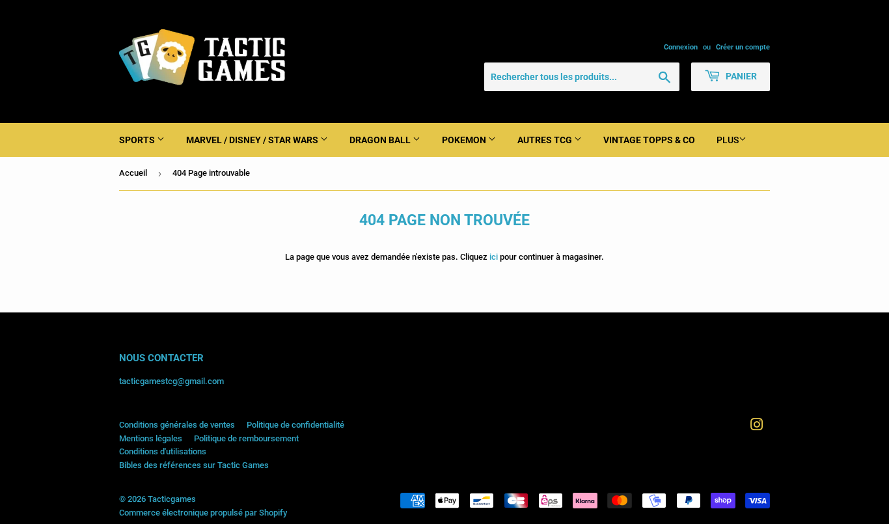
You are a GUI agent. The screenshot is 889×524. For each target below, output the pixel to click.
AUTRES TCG (545, 140)
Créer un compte (743, 47)
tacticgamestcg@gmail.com (171, 381)
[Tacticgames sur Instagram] (756, 427)
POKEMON (465, 140)
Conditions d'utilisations (162, 451)
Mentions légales (150, 438)
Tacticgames (172, 499)
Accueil (133, 173)
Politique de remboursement (246, 438)
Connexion (681, 47)
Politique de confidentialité (295, 425)
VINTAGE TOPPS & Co (649, 140)
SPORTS (138, 140)
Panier (740, 76)
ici (493, 257)
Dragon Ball (381, 140)
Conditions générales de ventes (177, 425)
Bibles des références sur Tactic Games (194, 465)
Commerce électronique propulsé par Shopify (203, 512)
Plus (728, 140)
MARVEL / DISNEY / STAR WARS (253, 140)
